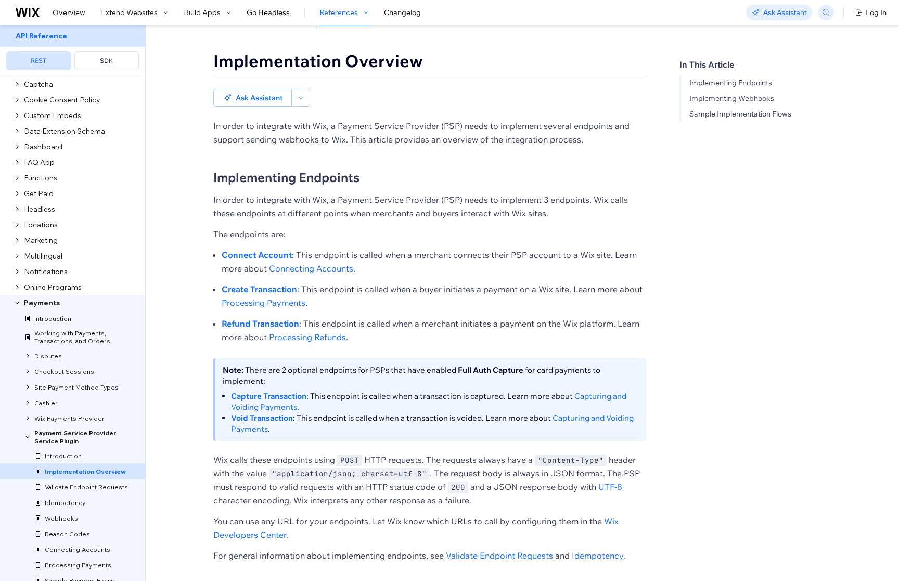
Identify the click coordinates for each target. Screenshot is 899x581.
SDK (106, 60)
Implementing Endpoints (730, 82)
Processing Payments (263, 303)
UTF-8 (610, 487)
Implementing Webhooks (731, 98)
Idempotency (597, 555)
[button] (252, 97)
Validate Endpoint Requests (499, 555)
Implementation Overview (318, 60)
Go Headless (268, 12)
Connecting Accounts (311, 268)
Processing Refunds (307, 337)
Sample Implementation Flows (740, 114)
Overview (69, 12)
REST (38, 60)
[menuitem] (72, 50)
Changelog (402, 12)
